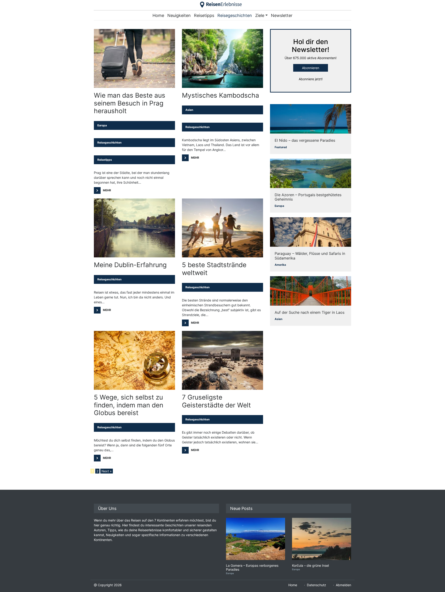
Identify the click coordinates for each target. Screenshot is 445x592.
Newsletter (281, 15)
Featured (281, 147)
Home (158, 15)
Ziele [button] (259, 15)
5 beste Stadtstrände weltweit (214, 269)
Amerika (280, 264)
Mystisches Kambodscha (220, 95)
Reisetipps (204, 15)
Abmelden (343, 585)
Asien (189, 110)
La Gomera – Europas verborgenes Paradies (252, 567)
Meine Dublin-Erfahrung (130, 265)
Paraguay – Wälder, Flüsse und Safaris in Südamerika (310, 255)
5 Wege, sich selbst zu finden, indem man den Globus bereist (128, 405)
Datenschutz (316, 585)
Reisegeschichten (234, 15)
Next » (107, 471)
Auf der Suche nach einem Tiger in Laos (309, 312)
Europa (102, 125)
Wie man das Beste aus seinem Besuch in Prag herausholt (129, 103)
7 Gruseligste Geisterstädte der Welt (216, 401)
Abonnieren (310, 68)
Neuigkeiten (179, 15)
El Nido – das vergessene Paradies (305, 140)
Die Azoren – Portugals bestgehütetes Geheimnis (308, 197)
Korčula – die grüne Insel (310, 565)
